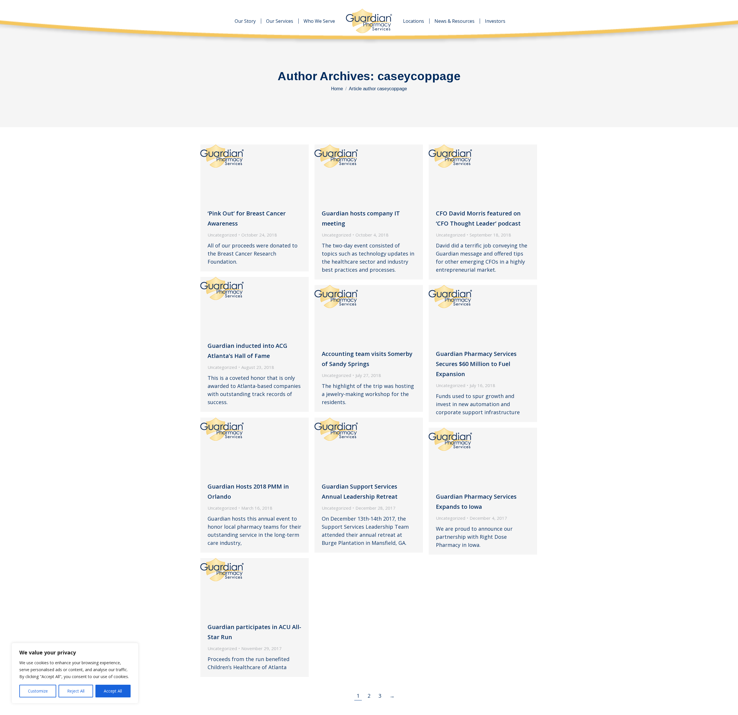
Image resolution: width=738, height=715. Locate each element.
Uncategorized (222, 235)
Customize (38, 691)
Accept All (113, 691)
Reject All (75, 691)
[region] (75, 673)
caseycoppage (418, 76)
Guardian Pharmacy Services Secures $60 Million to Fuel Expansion (476, 364)
